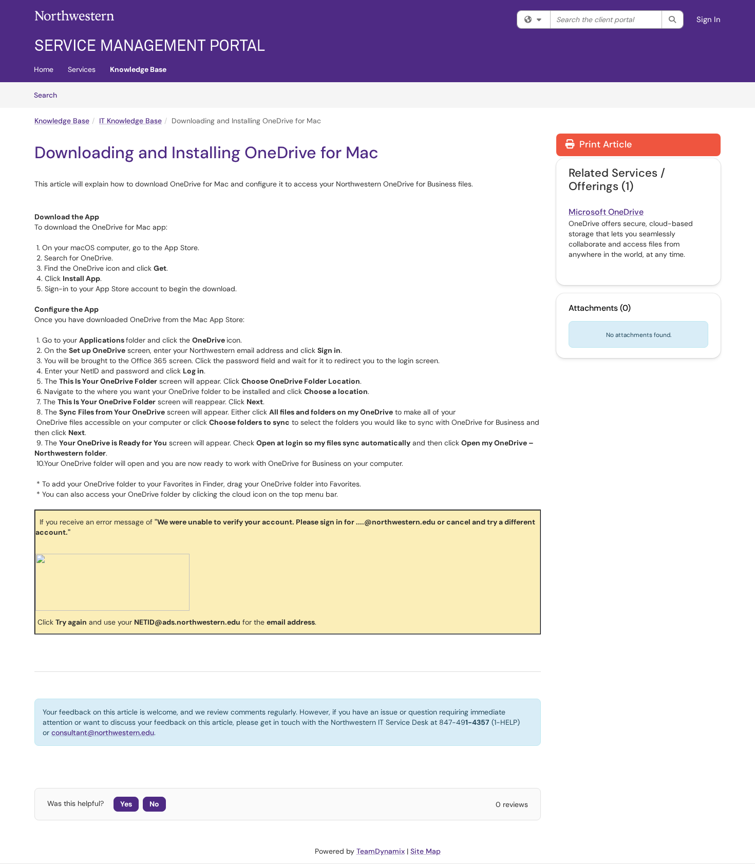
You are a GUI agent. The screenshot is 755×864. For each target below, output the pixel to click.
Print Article (604, 144)
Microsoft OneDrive (606, 211)
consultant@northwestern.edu (102, 732)
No (154, 804)
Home (43, 69)
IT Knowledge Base (130, 120)
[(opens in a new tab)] (150, 30)
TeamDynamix (380, 851)
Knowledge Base (138, 69)
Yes (126, 804)
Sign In (708, 19)
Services (82, 69)
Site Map (425, 851)
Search (49, 95)
